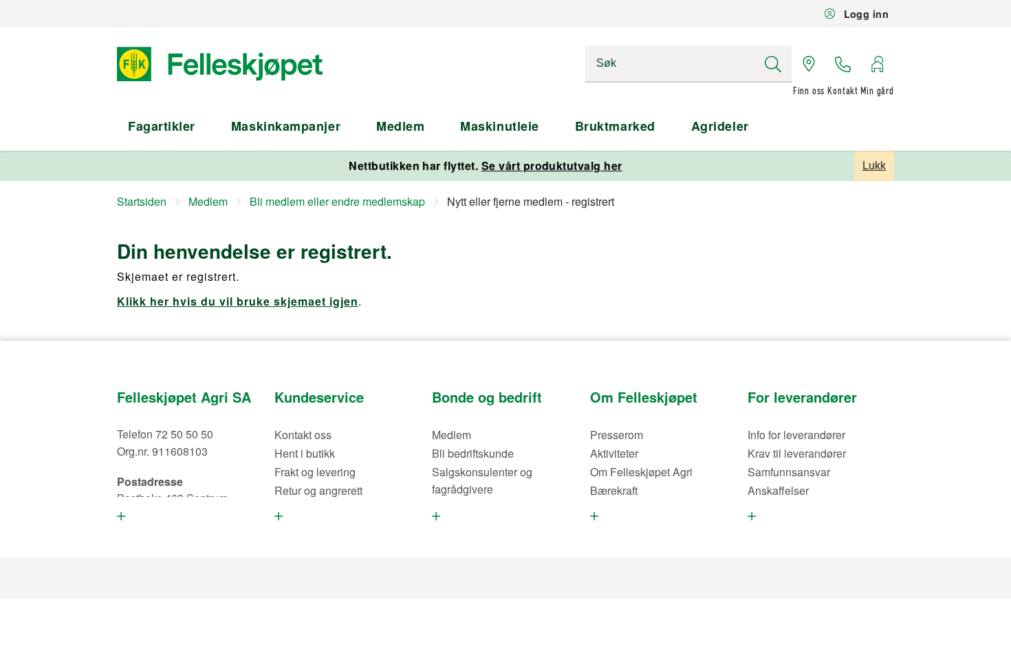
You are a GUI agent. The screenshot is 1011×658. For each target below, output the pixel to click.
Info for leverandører (796, 435)
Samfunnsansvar (789, 472)
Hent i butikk (304, 453)
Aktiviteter (614, 453)
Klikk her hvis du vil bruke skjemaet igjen (237, 301)
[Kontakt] (843, 64)
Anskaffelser (778, 490)
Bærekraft (614, 490)
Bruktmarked (615, 126)
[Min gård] (877, 64)
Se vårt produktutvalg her (551, 165)
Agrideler (720, 126)
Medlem (400, 126)
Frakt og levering (315, 472)
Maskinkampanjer (285, 126)
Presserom (616, 435)
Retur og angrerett (318, 490)
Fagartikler (161, 126)
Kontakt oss (302, 435)
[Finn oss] (809, 64)
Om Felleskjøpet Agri (641, 472)
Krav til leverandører (797, 453)
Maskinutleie (499, 126)
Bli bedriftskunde (473, 453)
